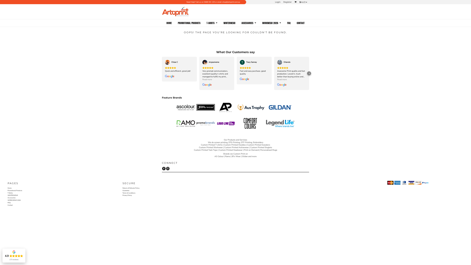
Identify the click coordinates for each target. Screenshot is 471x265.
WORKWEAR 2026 (14, 200)
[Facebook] (164, 168)
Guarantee (126, 191)
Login (278, 2)
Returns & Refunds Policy (131, 188)
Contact (10, 205)
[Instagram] (168, 168)
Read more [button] (207, 79)
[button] (211, 23)
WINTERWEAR (13, 195)
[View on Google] (167, 62)
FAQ (9, 203)
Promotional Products (15, 191)
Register (287, 2)
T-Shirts (10, 193)
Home (10, 188)
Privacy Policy (127, 195)
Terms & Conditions (129, 193)
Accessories (12, 198)
